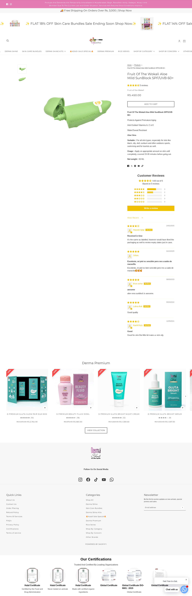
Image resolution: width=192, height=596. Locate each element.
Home (129, 65)
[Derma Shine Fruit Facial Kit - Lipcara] (135, 23)
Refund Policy (12, 512)
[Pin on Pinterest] (135, 165)
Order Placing (12, 508)
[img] (133, 226)
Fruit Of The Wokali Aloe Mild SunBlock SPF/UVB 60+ (150, 76)
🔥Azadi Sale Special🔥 (96, 516)
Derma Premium (96, 363)
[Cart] (184, 41)
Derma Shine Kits (94, 512)
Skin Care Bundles (94, 508)
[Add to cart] (45, 408)
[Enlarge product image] (77, 110)
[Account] (179, 41)
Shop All (89, 500)
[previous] (6, 396)
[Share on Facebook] (128, 165)
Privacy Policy (12, 525)
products (137, 65)
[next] (185, 396)
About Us (10, 500)
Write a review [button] (151, 208)
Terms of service (13, 533)
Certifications (12, 529)
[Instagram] (80, 480)
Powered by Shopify (96, 544)
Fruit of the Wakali (135, 90)
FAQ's (8, 521)
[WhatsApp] (112, 480)
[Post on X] (131, 165)
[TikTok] (96, 480)
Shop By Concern (94, 533)
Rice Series (91, 525)
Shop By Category (94, 529)
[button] (133, 85)
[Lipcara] (96, 41)
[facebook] (7, 4)
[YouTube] (104, 480)
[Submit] (182, 507)
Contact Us (11, 504)
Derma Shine (92, 504)
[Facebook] (88, 480)
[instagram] (11, 4)
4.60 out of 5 (157, 181)
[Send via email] (139, 165)
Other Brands (92, 537)
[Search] (7, 40)
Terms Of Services (14, 516)
